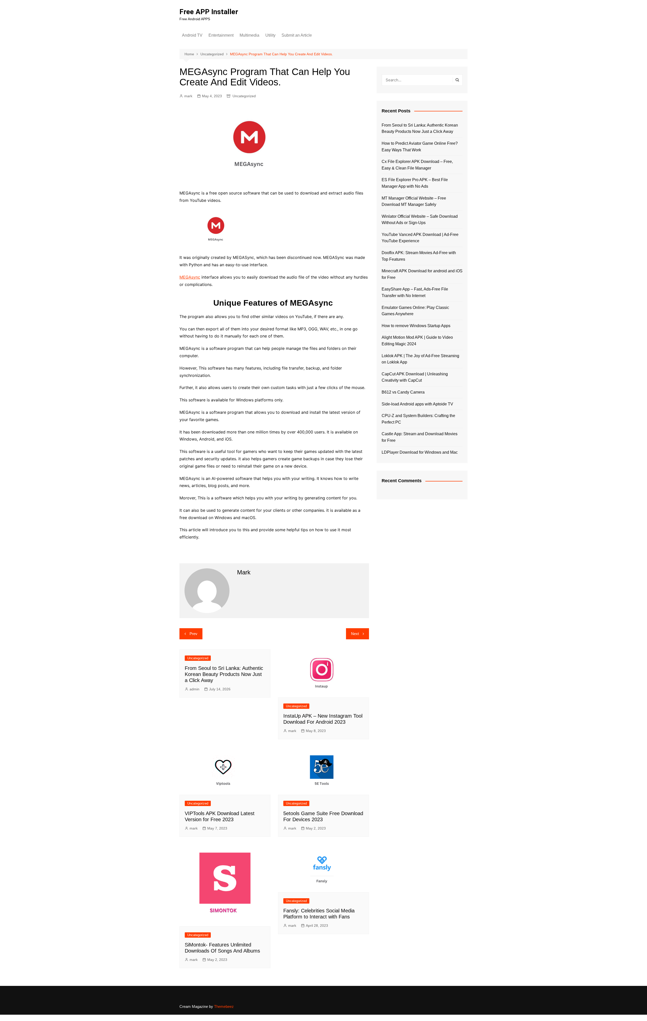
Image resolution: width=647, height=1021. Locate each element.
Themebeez (224, 1006)
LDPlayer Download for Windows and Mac (420, 452)
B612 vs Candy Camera (403, 392)
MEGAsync (189, 277)
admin (194, 689)
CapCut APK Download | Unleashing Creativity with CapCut (415, 377)
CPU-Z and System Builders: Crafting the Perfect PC (418, 419)
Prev (193, 633)
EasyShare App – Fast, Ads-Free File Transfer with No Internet (415, 292)
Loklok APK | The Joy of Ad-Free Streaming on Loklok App (420, 359)
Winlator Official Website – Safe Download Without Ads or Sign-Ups (420, 219)
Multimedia (249, 35)
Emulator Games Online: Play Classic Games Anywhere (415, 310)
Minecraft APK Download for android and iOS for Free (422, 274)
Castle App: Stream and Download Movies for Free (419, 437)
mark (188, 96)
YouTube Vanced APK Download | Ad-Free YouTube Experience (420, 237)
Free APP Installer (208, 12)
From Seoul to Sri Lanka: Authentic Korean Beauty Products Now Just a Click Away (224, 674)
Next (355, 633)
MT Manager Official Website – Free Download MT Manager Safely (414, 201)
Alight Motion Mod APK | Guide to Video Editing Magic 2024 (417, 340)
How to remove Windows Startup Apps (416, 326)
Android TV (192, 35)
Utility (270, 35)
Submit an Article (297, 35)
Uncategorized (244, 96)
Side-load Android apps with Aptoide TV (417, 404)
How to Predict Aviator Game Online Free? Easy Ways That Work (420, 146)
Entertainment (221, 35)
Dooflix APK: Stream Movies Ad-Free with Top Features (419, 256)
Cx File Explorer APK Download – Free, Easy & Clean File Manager (417, 164)
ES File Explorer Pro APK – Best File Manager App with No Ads (415, 183)
